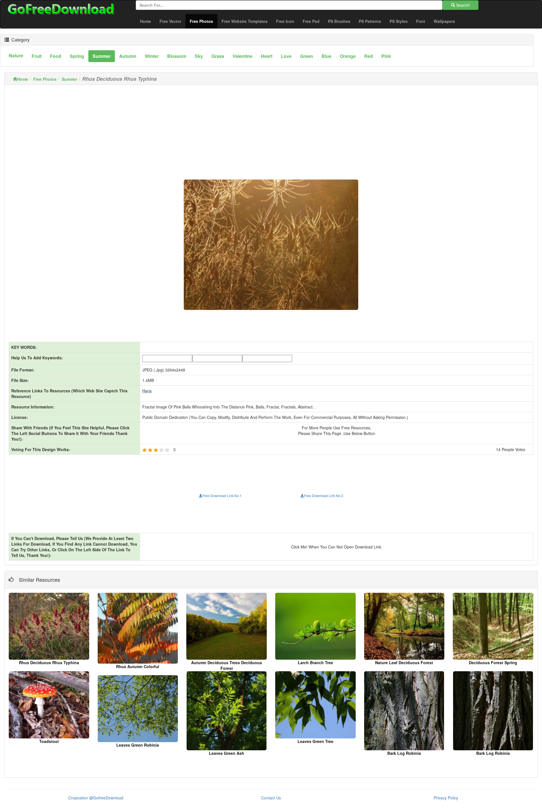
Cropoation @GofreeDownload (95, 798)
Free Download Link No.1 (222, 495)
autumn (127, 56)
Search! (462, 5)
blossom (176, 56)
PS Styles (399, 21)
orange (348, 56)
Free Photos (203, 21)
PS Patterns (370, 21)
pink (386, 56)
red (368, 56)
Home (145, 21)
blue (326, 56)
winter (152, 56)
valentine (242, 56)
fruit (36, 56)
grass (217, 56)
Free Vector (170, 21)
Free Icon (285, 21)
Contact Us (271, 798)
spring (77, 56)
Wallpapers (444, 21)
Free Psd (311, 21)
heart (266, 56)
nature (16, 55)
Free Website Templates (245, 21)
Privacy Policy (446, 798)
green (306, 56)
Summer (69, 79)
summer (102, 56)
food (55, 56)
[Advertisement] (271, 128)
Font (420, 21)
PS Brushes (339, 21)
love (286, 56)
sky (199, 56)
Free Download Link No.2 (323, 495)
